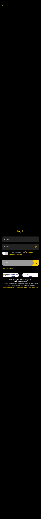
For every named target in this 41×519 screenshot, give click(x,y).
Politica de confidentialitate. (21, 253)
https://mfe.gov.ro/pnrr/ (9, 287)
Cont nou (34, 268)
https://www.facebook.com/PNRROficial (27, 287)
